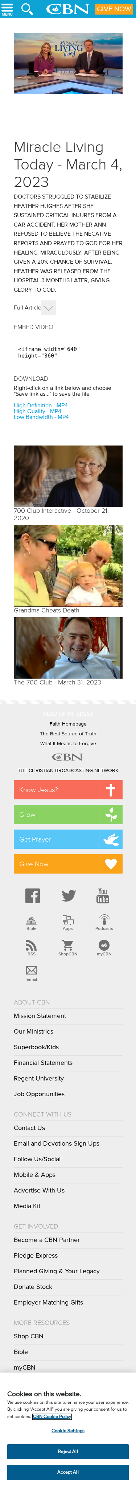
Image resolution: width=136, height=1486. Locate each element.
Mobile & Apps (34, 1175)
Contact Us (29, 1128)
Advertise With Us (39, 1190)
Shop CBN (29, 1336)
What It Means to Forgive (68, 743)
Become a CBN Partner (47, 1240)
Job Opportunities (39, 1094)
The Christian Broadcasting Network (68, 770)
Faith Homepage (68, 724)
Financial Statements (43, 1063)
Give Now (114, 9)
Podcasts (104, 928)
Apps (68, 928)
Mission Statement (40, 1016)
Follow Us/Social (37, 1159)
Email (31, 979)
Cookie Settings (68, 1431)
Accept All (67, 1472)
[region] (68, 1429)
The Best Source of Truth (68, 733)
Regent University (39, 1078)
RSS (32, 953)
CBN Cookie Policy (52, 1416)
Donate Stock (33, 1287)
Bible (31, 928)
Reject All (68, 1451)
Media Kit (27, 1206)
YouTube (104, 895)
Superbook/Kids (36, 1047)
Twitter (67, 895)
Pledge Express (36, 1256)
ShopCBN (67, 953)
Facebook (31, 895)
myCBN (104, 953)
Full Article (27, 308)
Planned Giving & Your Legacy (57, 1271)
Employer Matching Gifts (48, 1302)
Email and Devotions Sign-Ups (56, 1144)
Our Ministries (33, 1031)
